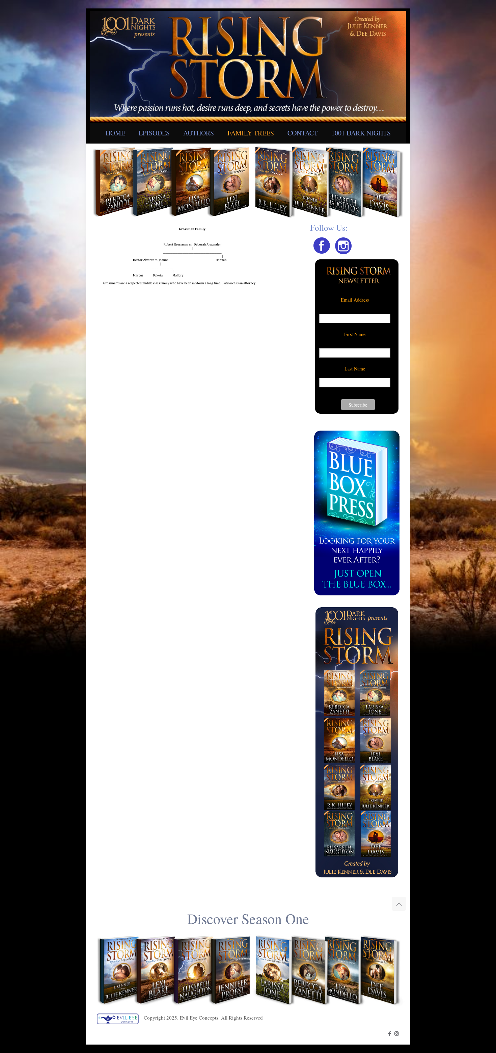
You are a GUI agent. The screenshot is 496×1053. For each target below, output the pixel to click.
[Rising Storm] (248, 65)
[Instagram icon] (396, 1033)
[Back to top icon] (399, 904)
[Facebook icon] (389, 1033)
